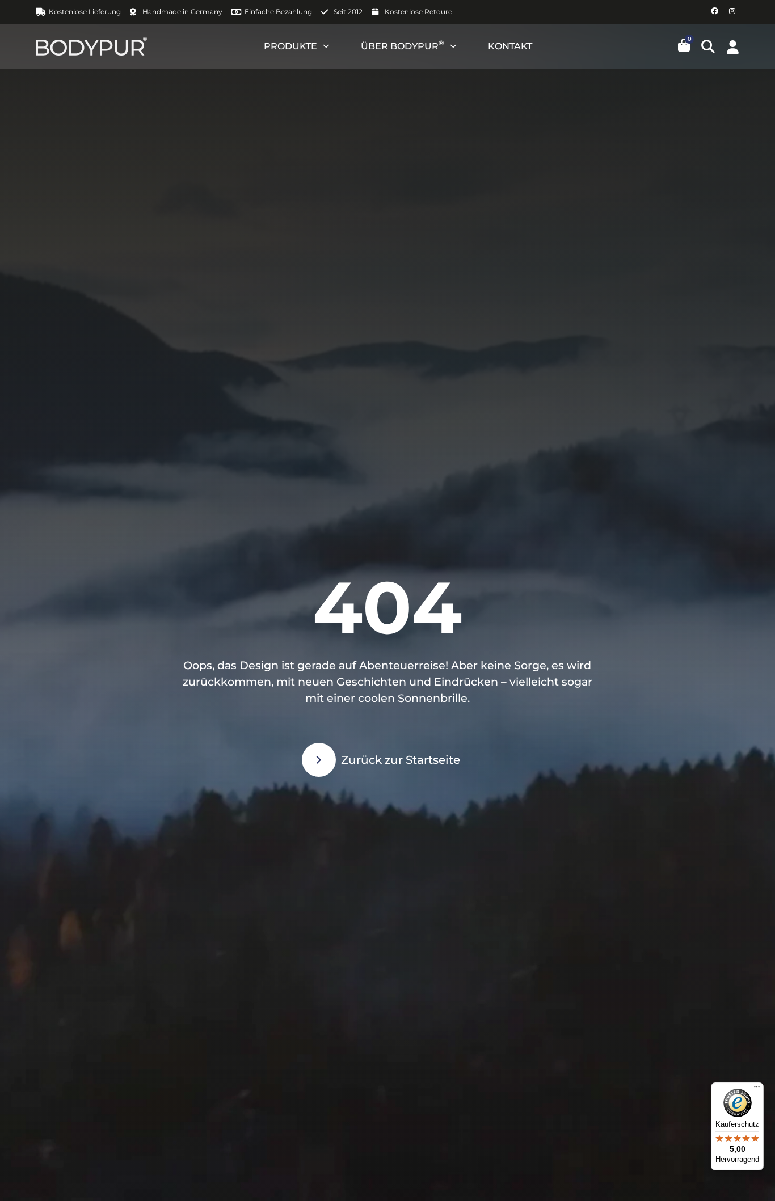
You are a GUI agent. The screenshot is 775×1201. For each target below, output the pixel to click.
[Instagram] (732, 12)
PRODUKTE (290, 46)
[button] (708, 46)
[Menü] (757, 1089)
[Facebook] (714, 12)
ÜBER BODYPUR (402, 45)
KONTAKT (510, 46)
